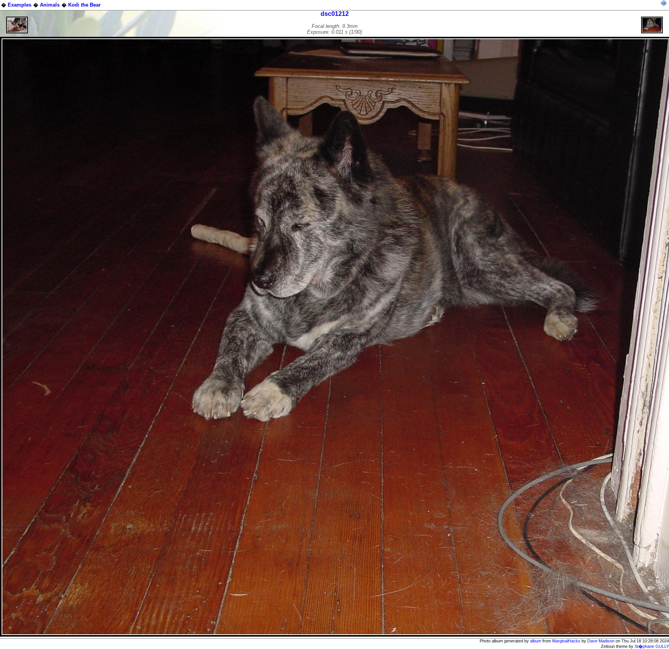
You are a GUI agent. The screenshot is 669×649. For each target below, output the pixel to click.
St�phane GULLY (652, 646)
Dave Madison (600, 641)
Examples (19, 5)
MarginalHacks (566, 641)
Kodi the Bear (84, 5)
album (535, 641)
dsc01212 (335, 13)
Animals (50, 5)
